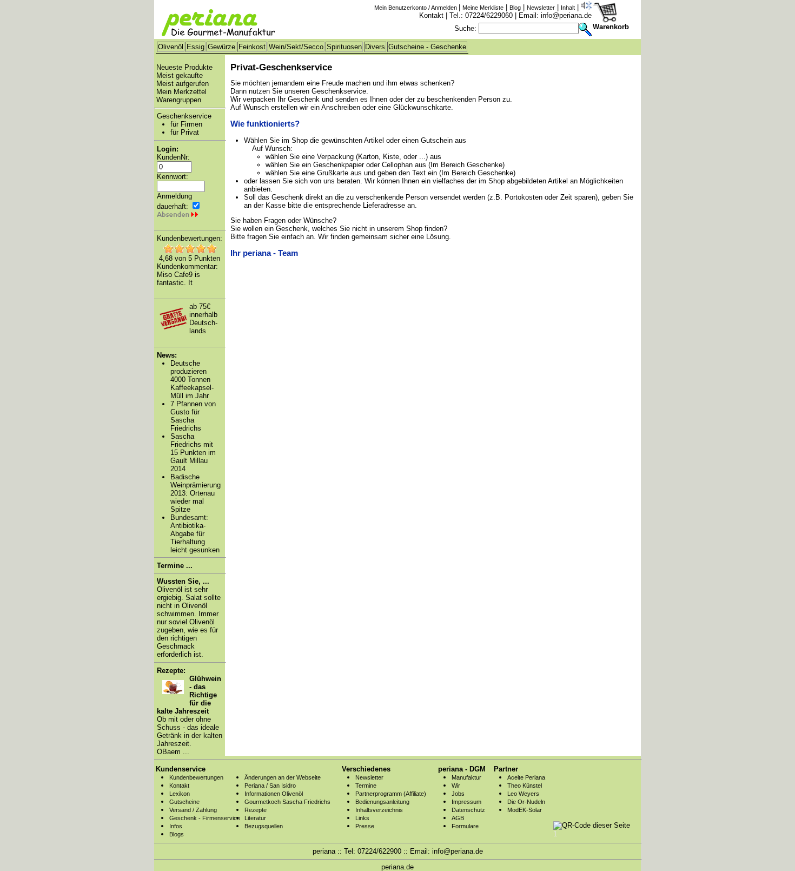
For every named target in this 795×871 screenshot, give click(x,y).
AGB (458, 818)
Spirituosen (344, 47)
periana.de (397, 867)
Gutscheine (184, 802)
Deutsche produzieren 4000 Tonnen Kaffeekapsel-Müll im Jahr (192, 379)
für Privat (184, 132)
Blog (515, 7)
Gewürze (221, 47)
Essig (195, 47)
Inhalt (568, 7)
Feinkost (252, 47)
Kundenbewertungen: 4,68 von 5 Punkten (189, 248)
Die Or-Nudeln (526, 802)
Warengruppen (178, 100)
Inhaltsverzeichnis (379, 810)
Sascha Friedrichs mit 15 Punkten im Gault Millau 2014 (193, 452)
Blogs (176, 834)
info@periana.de (566, 15)
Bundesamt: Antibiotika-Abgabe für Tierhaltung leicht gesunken (195, 533)
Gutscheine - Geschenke (427, 47)
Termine (365, 785)
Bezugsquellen (263, 826)
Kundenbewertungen (196, 777)
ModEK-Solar (524, 810)
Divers (375, 47)
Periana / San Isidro (270, 785)
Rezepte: (171, 671)
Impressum (466, 802)
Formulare (465, 826)
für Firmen (186, 124)
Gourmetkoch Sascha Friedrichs (287, 802)
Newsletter (541, 7)
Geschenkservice (184, 116)
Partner (506, 769)
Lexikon (179, 793)
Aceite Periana (526, 777)
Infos (175, 826)
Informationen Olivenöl (273, 793)
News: (167, 355)
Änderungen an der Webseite (282, 777)
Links (362, 818)
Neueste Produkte (184, 67)
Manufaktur (466, 777)
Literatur (255, 818)
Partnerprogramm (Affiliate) (390, 793)
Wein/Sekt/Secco (296, 47)
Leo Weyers (523, 793)
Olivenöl (170, 47)
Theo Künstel (524, 785)
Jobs (458, 793)
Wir (456, 785)
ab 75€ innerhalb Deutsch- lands (203, 318)
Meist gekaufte (179, 75)
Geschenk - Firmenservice (204, 818)
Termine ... (175, 566)
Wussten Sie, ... (183, 581)
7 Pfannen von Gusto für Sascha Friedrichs (193, 416)
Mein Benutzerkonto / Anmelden (416, 7)
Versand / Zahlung (193, 810)
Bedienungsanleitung (382, 802)
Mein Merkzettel (181, 92)
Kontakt (431, 15)
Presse (364, 826)
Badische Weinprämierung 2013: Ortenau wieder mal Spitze (195, 493)
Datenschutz (468, 810)
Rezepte (255, 810)
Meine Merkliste (483, 7)
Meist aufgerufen (182, 84)
